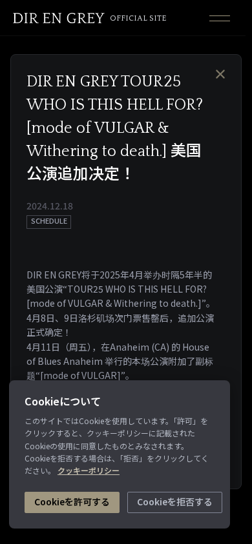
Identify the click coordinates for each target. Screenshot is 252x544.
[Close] (220, 74)
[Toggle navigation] (219, 18)
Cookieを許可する (72, 501)
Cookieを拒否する (175, 501)
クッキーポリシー (89, 470)
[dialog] (123, 272)
